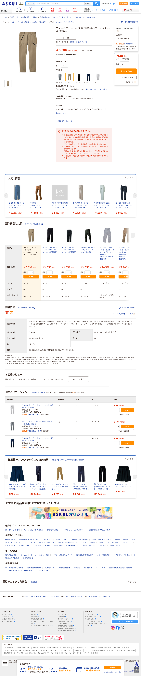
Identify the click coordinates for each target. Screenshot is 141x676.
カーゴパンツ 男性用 (65, 17)
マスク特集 (118, 650)
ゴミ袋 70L (106, 596)
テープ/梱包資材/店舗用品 (14, 568)
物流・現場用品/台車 (34, 568)
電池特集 (42, 647)
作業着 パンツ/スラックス (47, 17)
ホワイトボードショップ (80, 647)
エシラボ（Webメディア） (92, 621)
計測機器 (77, 568)
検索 (96, 3)
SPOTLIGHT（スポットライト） (65, 22)
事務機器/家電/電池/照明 (84, 555)
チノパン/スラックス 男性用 (33, 530)
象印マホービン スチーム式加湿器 (35, 596)
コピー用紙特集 (8, 647)
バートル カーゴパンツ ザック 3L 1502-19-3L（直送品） (88, 250)
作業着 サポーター (89, 545)
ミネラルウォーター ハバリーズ (73, 596)
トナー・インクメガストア (23, 647)
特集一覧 (93, 653)
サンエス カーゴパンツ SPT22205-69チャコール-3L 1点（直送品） (38, 423)
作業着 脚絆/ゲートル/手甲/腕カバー (66, 545)
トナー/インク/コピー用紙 (40, 555)
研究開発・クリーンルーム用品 (94, 568)
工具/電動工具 (50, 568)
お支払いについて (7, 619)
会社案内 (33, 614)
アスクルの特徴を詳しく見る (112, 672)
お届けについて (6, 616)
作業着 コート (10, 539)
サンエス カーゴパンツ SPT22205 (84, 17)
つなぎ (83, 542)
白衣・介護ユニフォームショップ (35, 653)
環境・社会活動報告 (36, 619)
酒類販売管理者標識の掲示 (66, 628)
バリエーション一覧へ (37, 392)
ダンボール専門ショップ (65, 650)
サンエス (12, 22)
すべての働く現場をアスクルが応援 (102, 650)
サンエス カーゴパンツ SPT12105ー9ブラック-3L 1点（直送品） (50, 250)
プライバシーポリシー (64, 619)
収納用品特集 (8, 653)
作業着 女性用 (10, 545)
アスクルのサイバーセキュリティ (41, 626)
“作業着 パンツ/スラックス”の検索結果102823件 (67, 460)
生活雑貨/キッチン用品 (122, 555)
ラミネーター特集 (65, 647)
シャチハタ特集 (18, 653)
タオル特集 (52, 650)
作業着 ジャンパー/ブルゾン (28, 539)
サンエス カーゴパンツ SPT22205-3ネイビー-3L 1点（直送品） (37, 439)
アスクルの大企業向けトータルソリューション (96, 625)
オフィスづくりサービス (68, 653)
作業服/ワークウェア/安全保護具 (19, 17)
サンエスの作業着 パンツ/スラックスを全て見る (32, 22)
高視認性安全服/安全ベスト (67, 542)
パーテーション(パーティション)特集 (100, 647)
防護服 (101, 542)
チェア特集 (116, 647)
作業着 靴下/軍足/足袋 (42, 545)
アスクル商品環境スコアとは (123, 314)
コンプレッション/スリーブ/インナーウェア (39, 542)
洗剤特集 (34, 650)
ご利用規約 (61, 616)
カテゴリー (5, 11)
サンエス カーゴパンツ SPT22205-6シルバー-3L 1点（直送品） (37, 406)
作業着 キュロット (53, 530)
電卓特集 (35, 647)
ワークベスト (47, 539)
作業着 (35, 17)
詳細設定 (88, 3)
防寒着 (92, 542)
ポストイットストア (52, 653)
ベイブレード (55, 596)
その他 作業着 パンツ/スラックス (98, 530)
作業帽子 (102, 545)
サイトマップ (62, 614)
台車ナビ (87, 650)
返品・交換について (7, 621)
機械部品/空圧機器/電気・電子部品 (120, 568)
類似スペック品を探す (33, 224)
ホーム (5, 17)
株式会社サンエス (130, 44)
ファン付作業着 (113, 542)
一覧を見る (33, 582)
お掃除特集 (26, 650)
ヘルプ (116, 3)
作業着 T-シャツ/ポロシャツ (101, 539)
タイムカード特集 (52, 647)
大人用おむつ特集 (129, 650)
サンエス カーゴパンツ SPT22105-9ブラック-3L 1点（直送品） (68, 250)
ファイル (24, 555)
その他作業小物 (115, 545)
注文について (6, 614)
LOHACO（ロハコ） (90, 614)
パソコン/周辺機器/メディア (62, 555)
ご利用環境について (64, 621)
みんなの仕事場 (89, 619)
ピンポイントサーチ (83, 653)
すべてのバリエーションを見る (96, 89)
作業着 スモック (62, 539)
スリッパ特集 (43, 650)
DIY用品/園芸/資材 (42, 570)
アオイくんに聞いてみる (125, 621)
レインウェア (127, 542)
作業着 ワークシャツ (80, 539)
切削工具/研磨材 (64, 568)
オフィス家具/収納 (103, 555)
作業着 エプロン (24, 545)
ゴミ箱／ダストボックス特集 (12, 650)
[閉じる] (123, 660)
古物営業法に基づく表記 (65, 626)
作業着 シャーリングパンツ (73, 530)
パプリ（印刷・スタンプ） (92, 616)
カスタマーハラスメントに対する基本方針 (42, 622)
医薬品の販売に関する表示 (66, 631)
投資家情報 (34, 616)
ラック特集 (125, 647)
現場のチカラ (79, 650)
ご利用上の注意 (62, 623)
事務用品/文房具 (11, 555)
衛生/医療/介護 (28, 558)
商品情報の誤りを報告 (25, 307)
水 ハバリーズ (93, 596)
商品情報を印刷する (131, 22)
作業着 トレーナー (121, 539)
